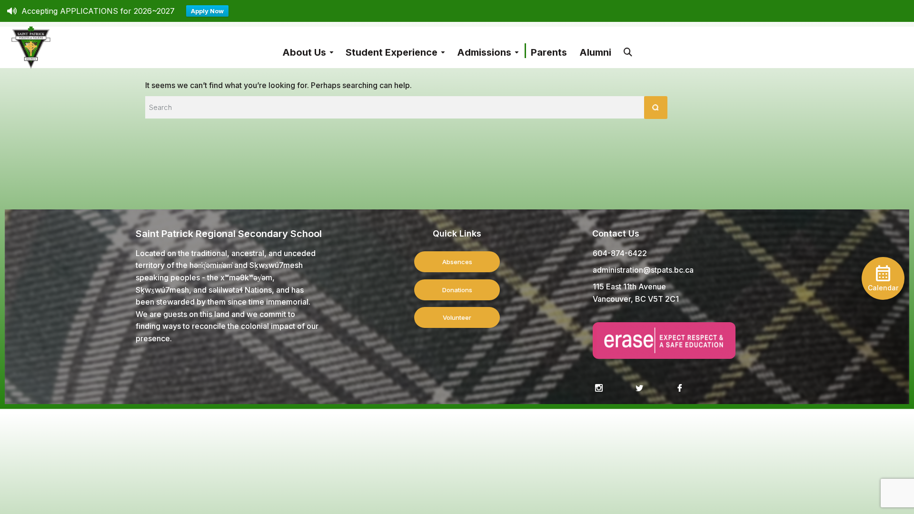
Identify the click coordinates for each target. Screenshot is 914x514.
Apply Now (207, 11)
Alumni (595, 52)
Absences (457, 262)
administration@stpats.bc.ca (643, 270)
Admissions (484, 52)
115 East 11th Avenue (629, 286)
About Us (304, 52)
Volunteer (457, 317)
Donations (457, 290)
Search (628, 47)
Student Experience (391, 52)
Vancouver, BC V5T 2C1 (636, 299)
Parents (549, 52)
